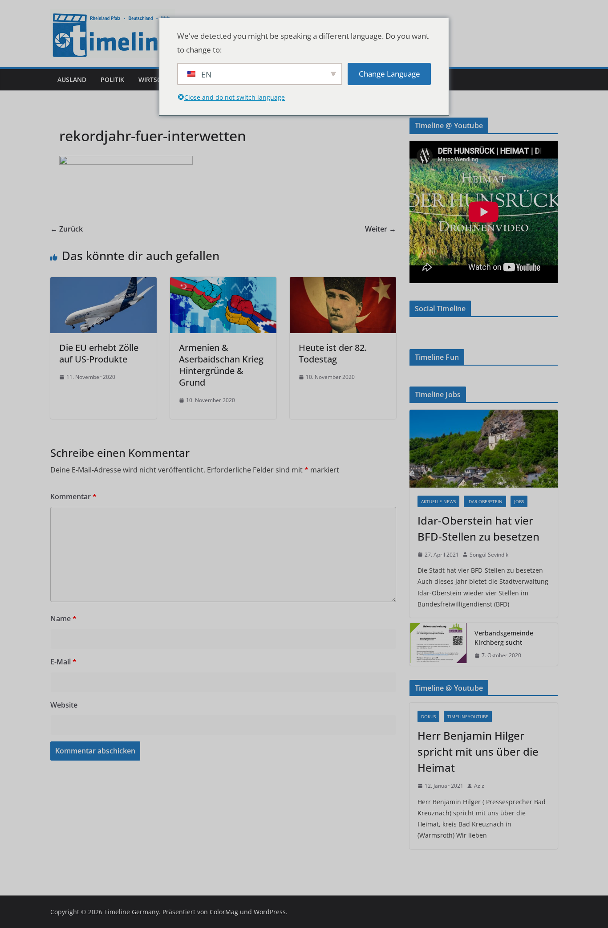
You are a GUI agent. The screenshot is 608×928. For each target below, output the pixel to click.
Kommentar (73, 496)
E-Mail (63, 662)
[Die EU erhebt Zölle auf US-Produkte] (103, 283)
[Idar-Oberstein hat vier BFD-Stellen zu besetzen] (483, 449)
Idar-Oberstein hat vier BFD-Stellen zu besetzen (478, 528)
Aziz (479, 786)
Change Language (389, 74)
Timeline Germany (131, 912)
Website (63, 705)
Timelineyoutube (467, 716)
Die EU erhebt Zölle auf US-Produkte (98, 353)
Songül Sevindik (489, 554)
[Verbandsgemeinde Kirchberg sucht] (438, 644)
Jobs (519, 501)
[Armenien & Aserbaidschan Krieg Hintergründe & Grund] (223, 283)
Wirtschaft (157, 79)
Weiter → (380, 229)
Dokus (428, 716)
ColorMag (224, 912)
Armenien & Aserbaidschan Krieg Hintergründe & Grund (221, 365)
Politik (112, 79)
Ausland (71, 79)
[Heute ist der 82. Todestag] (343, 283)
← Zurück (66, 229)
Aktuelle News (438, 501)
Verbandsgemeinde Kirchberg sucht (503, 638)
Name (63, 618)
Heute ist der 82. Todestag (333, 353)
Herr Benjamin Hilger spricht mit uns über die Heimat (478, 751)
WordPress (270, 912)
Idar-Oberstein (485, 501)
